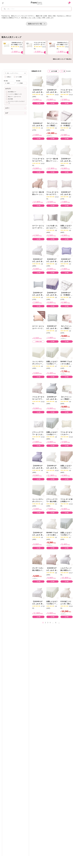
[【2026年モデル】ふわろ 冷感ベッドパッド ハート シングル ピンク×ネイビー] (52, 250)
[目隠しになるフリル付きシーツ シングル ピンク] (66, 457)
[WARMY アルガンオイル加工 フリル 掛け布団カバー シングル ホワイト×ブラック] (52, 524)
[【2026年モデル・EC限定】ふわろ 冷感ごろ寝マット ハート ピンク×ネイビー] (66, 115)
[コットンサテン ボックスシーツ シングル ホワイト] (38, 353)
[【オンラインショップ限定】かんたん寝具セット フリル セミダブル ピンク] (66, 318)
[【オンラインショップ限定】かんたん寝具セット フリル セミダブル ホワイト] (66, 388)
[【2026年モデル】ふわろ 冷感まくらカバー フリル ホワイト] (38, 115)
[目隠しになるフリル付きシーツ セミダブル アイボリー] (52, 353)
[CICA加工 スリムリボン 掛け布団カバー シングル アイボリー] (66, 593)
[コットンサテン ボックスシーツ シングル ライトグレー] (38, 491)
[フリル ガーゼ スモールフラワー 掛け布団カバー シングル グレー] (38, 150)
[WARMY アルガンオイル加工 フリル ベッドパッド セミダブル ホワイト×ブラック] (66, 353)
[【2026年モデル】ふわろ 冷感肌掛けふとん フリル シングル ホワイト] (38, 81)
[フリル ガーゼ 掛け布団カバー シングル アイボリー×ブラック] (66, 491)
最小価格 (6, 80)
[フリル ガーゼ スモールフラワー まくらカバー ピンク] (52, 184)
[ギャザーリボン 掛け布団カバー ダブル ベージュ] (38, 559)
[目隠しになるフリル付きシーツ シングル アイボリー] (66, 217)
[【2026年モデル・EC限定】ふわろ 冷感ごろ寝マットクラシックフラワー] (66, 284)
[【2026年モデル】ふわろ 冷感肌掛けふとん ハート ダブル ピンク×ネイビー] (38, 593)
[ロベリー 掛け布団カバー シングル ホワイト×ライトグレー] (52, 150)
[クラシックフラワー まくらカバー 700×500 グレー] (38, 424)
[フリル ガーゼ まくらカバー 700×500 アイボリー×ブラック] (66, 424)
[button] (25, 73)
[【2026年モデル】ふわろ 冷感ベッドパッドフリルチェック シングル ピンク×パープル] (52, 284)
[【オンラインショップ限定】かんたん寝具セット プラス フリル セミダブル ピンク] (52, 115)
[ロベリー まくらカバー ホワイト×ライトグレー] (38, 217)
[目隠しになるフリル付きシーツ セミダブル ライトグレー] (66, 524)
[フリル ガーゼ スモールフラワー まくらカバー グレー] (66, 81)
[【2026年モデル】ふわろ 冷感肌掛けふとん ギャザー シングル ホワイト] (66, 150)
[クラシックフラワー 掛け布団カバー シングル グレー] (52, 491)
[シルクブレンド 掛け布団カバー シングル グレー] (66, 559)
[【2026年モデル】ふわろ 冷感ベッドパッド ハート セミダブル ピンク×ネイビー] (52, 81)
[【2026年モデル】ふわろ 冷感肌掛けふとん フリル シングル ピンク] (52, 559)
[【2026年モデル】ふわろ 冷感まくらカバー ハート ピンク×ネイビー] (66, 184)
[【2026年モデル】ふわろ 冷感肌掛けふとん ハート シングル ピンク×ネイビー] (38, 250)
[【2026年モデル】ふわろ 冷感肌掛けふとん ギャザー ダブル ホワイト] (52, 457)
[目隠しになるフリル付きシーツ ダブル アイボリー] (52, 593)
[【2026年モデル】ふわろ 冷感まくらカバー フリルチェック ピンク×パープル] (66, 250)
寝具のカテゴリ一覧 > (36, 24)
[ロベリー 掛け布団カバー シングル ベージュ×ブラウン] (38, 184)
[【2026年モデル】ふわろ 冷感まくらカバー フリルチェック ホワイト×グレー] (52, 318)
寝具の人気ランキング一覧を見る (62, 59)
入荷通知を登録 (38, 341)
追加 (39, 103)
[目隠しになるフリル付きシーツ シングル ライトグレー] (52, 424)
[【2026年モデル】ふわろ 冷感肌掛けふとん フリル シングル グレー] (52, 388)
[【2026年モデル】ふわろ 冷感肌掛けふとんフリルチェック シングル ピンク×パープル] (38, 457)
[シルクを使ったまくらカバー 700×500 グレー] (52, 217)
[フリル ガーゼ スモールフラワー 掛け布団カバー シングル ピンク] (38, 388)
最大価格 (18, 80)
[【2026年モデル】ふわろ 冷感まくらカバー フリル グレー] (38, 284)
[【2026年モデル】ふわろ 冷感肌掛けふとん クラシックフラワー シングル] (38, 524)
